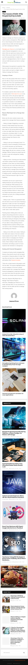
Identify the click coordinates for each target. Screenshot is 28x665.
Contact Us (9, 663)
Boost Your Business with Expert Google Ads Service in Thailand (12, 527)
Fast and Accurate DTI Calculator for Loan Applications (12, 394)
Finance (4, 11)
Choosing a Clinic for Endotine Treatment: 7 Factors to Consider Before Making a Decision (17, 641)
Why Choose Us (16, 663)
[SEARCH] (24, 652)
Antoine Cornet (7, 436)
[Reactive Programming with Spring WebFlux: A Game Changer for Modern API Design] (14, 418)
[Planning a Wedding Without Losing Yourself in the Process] (6, 598)
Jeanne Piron (6, 18)
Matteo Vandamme (8, 561)
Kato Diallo (6, 468)
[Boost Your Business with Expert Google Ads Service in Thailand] (14, 512)
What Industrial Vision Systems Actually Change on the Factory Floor (17, 608)
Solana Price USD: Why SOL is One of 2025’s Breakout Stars (13, 335)
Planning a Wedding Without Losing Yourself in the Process (17, 597)
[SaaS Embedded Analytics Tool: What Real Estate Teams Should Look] (14, 450)
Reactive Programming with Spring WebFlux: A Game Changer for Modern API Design (14, 433)
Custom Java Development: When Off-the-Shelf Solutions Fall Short (13, 496)
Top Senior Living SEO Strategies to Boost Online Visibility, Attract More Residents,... (14, 558)
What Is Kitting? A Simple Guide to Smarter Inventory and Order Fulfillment (18, 619)
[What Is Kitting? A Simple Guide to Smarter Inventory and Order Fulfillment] (6, 620)
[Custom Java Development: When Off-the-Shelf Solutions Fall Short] (14, 482)
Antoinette (6, 529)
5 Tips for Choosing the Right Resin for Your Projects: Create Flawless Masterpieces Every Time (17, 629)
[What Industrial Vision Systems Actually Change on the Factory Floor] (6, 609)
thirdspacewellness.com (20, 660)
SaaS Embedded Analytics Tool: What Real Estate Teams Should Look (12, 465)
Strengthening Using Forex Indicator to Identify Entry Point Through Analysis (13, 365)
